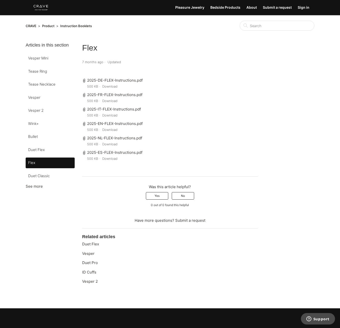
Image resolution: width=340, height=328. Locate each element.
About (251, 7)
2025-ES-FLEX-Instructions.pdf (114, 152)
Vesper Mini (38, 58)
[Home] (41, 7)
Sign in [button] (303, 7)
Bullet (33, 136)
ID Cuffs (89, 272)
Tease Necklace (42, 84)
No (183, 196)
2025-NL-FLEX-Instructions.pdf (114, 138)
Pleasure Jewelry (189, 7)
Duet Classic (39, 175)
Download (109, 86)
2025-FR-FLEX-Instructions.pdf (114, 94)
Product (48, 26)
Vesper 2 (36, 110)
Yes (157, 196)
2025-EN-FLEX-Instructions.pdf (115, 123)
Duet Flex (36, 149)
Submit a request (277, 7)
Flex (31, 162)
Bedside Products (225, 7)
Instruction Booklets (76, 26)
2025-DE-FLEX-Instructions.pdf (115, 80)
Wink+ (33, 123)
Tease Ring (37, 71)
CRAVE (31, 26)
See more (34, 186)
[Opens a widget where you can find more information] (318, 319)
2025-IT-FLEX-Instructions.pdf (114, 109)
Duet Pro (90, 262)
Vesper (34, 97)
